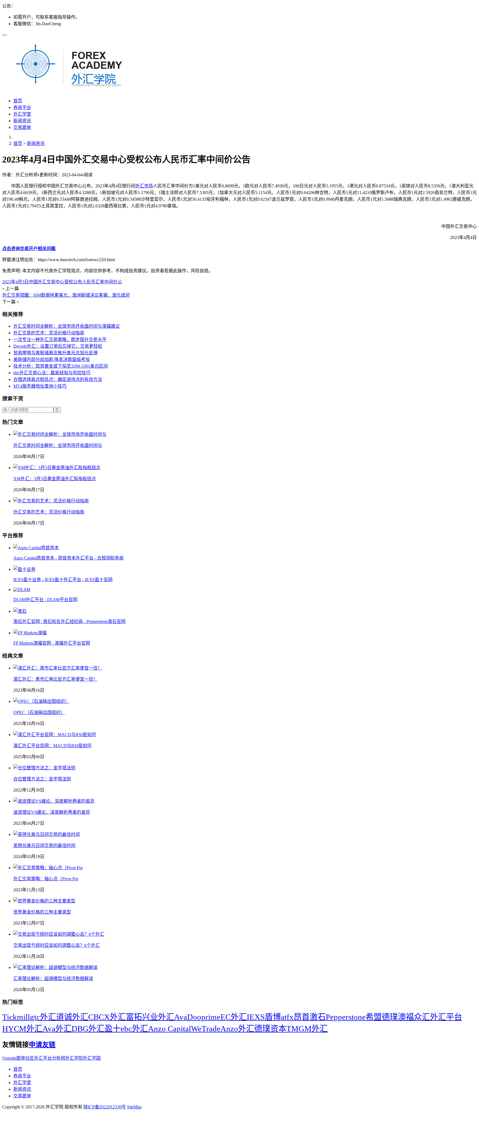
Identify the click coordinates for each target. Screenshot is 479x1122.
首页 (17, 100)
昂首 (302, 1016)
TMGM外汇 (307, 1028)
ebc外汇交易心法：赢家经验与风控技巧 (51, 372)
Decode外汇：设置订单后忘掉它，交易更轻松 (57, 346)
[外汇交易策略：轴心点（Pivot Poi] (48, 867)
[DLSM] (21, 589)
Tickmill (16, 1016)
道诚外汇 (72, 1016)
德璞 (390, 1016)
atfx (287, 1016)
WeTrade (205, 1028)
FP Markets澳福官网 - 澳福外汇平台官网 (51, 643)
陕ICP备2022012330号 (104, 1107)
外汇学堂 (22, 114)
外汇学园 (92, 1058)
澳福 (406, 1016)
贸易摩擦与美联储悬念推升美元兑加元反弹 (55, 352)
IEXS (256, 1016)
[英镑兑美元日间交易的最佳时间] (46, 834)
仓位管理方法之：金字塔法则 (42, 779)
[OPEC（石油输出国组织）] (41, 701)
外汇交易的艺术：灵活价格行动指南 (48, 332)
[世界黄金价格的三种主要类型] (44, 901)
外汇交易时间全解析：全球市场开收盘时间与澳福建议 (66, 326)
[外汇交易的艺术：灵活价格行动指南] (51, 500)
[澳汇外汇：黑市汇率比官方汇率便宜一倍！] (57, 668)
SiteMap (134, 1107)
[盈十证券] (24, 569)
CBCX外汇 (107, 1016)
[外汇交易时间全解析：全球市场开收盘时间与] (59, 434)
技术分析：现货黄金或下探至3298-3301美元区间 (60, 366)
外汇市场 (144, 186)
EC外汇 (233, 1016)
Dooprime (203, 1016)
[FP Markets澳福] (30, 632)
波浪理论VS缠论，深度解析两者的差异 (51, 812)
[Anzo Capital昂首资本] (36, 547)
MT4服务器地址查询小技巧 (40, 386)
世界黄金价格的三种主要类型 (42, 912)
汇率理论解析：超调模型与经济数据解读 (53, 978)
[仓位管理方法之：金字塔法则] (44, 767)
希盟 (374, 1016)
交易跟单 (22, 127)
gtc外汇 (43, 1016)
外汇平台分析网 (49, 1058)
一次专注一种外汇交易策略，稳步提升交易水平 (59, 339)
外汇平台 (446, 1016)
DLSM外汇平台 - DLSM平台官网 (45, 599)
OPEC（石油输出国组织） (39, 712)
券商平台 (22, 107)
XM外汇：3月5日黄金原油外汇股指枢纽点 (54, 478)
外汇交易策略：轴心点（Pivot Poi (45, 878)
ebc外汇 (134, 1028)
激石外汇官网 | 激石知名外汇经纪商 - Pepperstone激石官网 (69, 621)
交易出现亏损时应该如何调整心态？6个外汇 (56, 945)
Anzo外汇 (237, 1028)
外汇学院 (74, 1058)
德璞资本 (270, 1028)
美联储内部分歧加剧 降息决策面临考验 (51, 359)
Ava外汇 (57, 1028)
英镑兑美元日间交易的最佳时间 (44, 845)
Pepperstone (346, 1016)
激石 (318, 1016)
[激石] (20, 611)
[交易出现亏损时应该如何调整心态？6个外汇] (58, 934)
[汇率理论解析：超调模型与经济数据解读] (55, 967)
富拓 (134, 1016)
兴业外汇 (158, 1016)
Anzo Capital (169, 1028)
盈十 (113, 1028)
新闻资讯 (22, 120)
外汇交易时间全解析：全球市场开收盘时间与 (57, 445)
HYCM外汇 (22, 1028)
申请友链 (42, 1044)
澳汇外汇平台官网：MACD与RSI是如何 (52, 745)
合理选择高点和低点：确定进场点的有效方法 (57, 379)
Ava (180, 1016)
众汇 (422, 1016)
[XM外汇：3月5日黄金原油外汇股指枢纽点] (56, 467)
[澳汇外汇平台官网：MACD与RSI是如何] (54, 734)
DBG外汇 (88, 1028)
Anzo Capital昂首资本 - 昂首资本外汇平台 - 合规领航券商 (68, 558)
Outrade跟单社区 (18, 1058)
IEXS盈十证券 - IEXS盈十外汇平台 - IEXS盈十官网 (63, 579)
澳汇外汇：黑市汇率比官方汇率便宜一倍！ (55, 679)
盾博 (273, 1016)
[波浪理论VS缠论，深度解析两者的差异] (54, 801)
